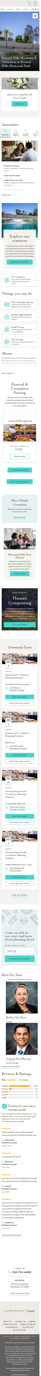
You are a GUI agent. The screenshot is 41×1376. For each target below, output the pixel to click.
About (18, 9)
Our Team (35, 9)
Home (2, 9)
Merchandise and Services (19, 1375)
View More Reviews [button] (11, 1235)
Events (25, 9)
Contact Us (20, 1321)
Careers (32, 1321)
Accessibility (12, 1327)
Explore (10, 9)
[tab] (16, 132)
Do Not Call (28, 1327)
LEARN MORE (20, 517)
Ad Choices (20, 1330)
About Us (7, 1321)
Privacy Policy (10, 1324)
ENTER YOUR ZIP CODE (15, 945)
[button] (34, 3)
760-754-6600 (21, 1272)
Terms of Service (28, 1324)
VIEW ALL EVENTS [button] (20, 895)
